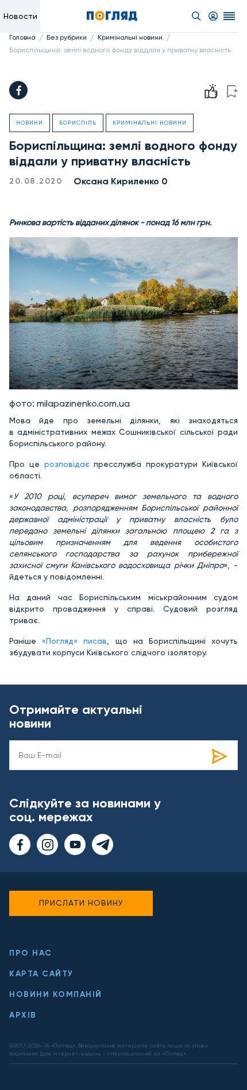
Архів (23, 1015)
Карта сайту (41, 974)
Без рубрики (67, 37)
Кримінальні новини (130, 37)
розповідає (69, 464)
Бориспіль (78, 122)
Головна (22, 37)
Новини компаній (55, 994)
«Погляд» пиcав (74, 641)
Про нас (30, 953)
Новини (29, 122)
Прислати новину (81, 902)
